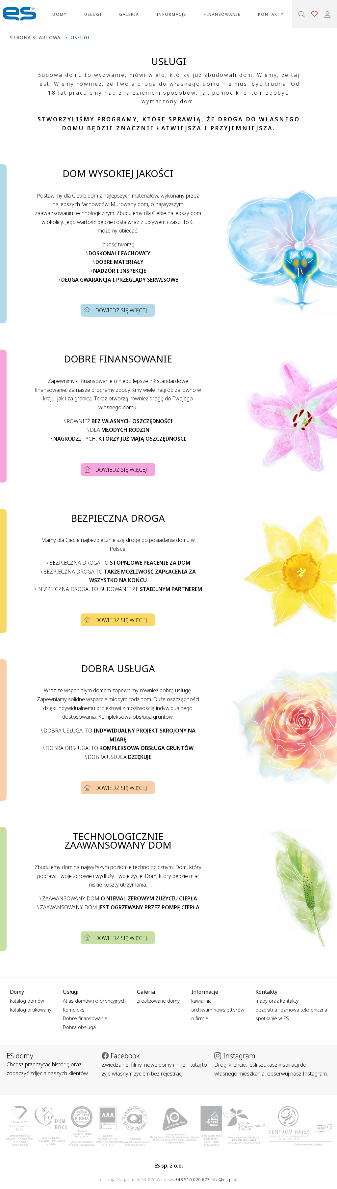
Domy (59, 14)
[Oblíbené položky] (314, 14)
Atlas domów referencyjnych (94, 1000)
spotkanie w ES (272, 1018)
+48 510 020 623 (192, 1179)
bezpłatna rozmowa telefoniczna (291, 1009)
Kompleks (74, 1009)
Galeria (129, 14)
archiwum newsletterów (217, 1009)
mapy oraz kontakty (276, 1000)
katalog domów (27, 1000)
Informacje (171, 14)
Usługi (93, 14)
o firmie (199, 1018)
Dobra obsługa (79, 1027)
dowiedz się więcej (121, 310)
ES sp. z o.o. (19, 14)
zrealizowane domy (158, 1000)
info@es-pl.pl (224, 1179)
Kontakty (271, 14)
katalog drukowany (30, 1009)
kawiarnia (201, 1000)
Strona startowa (35, 37)
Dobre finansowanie (85, 1018)
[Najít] (301, 14)
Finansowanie (222, 14)
